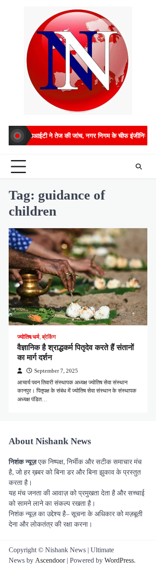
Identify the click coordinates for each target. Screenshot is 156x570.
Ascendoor (50, 560)
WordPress (119, 560)
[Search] (138, 166)
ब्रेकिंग (49, 337)
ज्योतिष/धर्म (28, 337)
